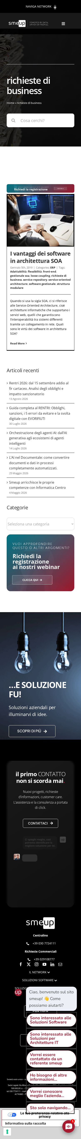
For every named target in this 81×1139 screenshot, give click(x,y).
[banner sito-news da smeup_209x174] (40, 536)
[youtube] (44, 964)
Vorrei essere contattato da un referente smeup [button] (46, 1059)
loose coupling (40, 276)
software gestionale (42, 284)
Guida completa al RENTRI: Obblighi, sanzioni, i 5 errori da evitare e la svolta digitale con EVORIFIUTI (39, 413)
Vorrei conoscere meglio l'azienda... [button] (47, 1093)
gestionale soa (19, 276)
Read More (17, 343)
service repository (35, 280)
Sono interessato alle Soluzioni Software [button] (50, 1020)
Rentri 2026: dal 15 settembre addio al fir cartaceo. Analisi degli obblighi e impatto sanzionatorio (39, 388)
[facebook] (21, 964)
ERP (52, 267)
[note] (51, 999)
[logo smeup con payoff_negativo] (29, 22)
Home (10, 103)
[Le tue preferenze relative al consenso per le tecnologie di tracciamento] (7, 1132)
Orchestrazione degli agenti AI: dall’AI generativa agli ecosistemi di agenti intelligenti (38, 438)
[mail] (60, 964)
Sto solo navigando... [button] (50, 1108)
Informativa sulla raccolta (25, 1123)
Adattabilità (18, 271)
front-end (49, 271)
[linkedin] (52, 964)
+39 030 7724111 (44, 943)
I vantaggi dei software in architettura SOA (40, 257)
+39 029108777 (44, 959)
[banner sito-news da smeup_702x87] (40, 186)
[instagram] (36, 964)
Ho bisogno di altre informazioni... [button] (48, 1077)
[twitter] (29, 964)
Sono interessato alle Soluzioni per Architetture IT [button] (50, 1038)
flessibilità (35, 271)
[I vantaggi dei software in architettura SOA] (40, 220)
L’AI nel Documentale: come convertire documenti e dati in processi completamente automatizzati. (39, 462)
